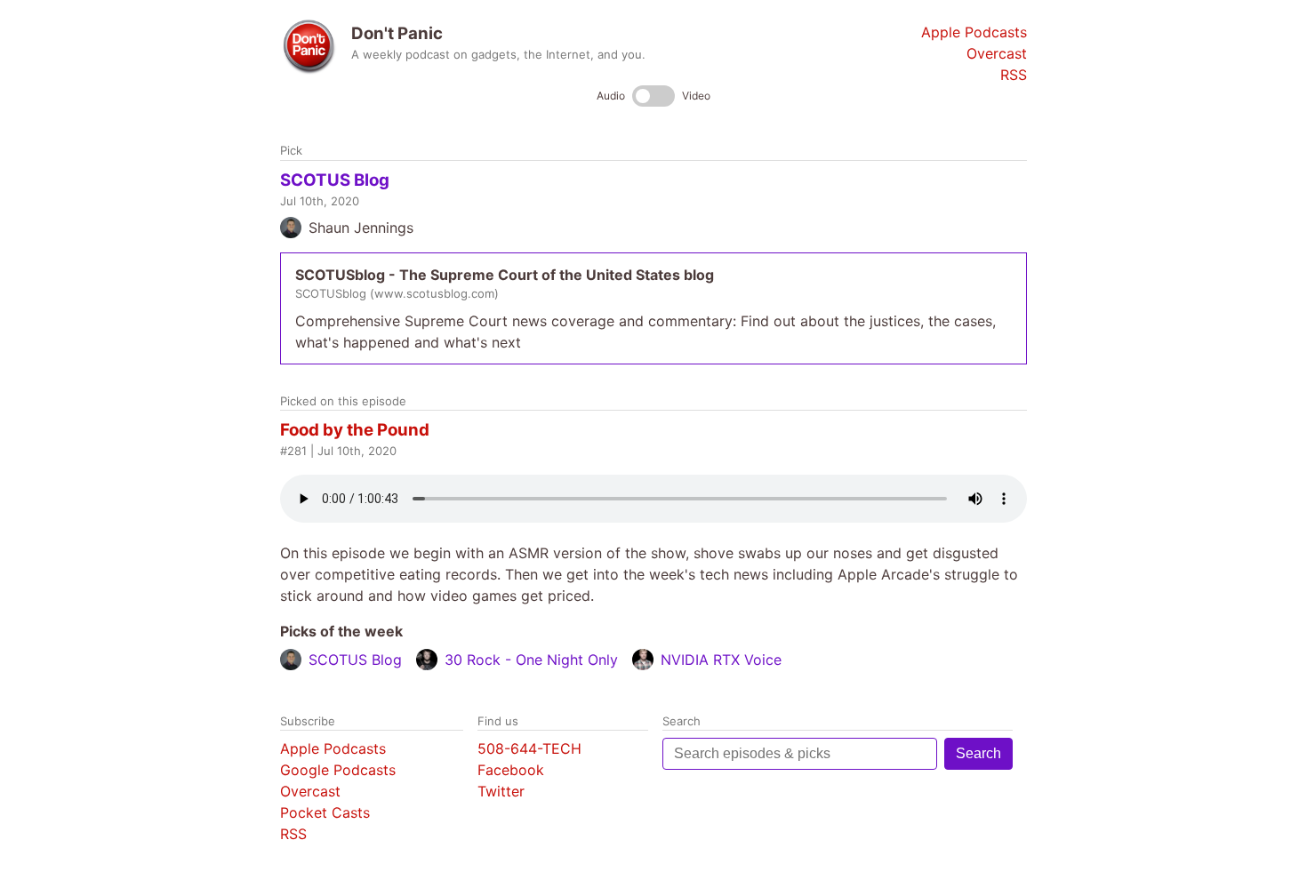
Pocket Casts (325, 812)
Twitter (501, 791)
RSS (1013, 75)
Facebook (510, 770)
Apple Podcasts (974, 32)
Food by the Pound (354, 430)
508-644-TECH (529, 748)
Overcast (996, 53)
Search (978, 753)
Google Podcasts (338, 770)
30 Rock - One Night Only (531, 659)
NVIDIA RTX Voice (721, 659)
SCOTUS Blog (334, 180)
